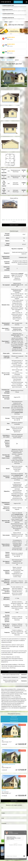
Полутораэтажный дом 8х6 (8, 764)
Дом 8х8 (4, 790)
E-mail (2, 818)
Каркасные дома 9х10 (14, 721)
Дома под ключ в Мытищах (16, 24)
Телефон (3, 813)
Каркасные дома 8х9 (14, 719)
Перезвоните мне (18, 1)
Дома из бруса (14, 800)
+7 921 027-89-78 (6, 2)
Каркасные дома (14, 716)
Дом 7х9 (4, 738)
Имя (2, 807)
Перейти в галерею (14, 224)
